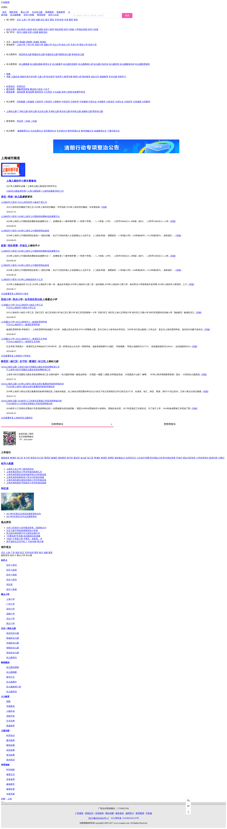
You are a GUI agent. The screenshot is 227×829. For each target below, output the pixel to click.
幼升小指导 (49, 29)
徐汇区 (14, 361)
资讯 (3, 196)
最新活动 (43, 32)
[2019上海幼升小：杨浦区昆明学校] (23, 324)
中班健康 (83, 102)
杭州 (61, 20)
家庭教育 (61, 12)
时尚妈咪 (10, 769)
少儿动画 (57, 92)
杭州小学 (92, 45)
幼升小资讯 (11, 29)
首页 (4, 12)
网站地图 (109, 813)
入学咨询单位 (202, 458)
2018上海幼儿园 (9, 367)
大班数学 (146, 102)
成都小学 (48, 45)
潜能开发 (24, 77)
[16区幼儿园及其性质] (16, 191)
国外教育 (86, 77)
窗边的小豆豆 (36, 89)
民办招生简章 (169, 458)
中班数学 (101, 102)
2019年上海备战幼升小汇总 (30, 279)
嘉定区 (77, 458)
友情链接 (99, 813)
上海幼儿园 (11, 111)
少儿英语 (48, 92)
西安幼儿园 (97, 111)
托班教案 (21, 102)
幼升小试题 (33, 32)
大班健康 (137, 102)
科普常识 (21, 86)
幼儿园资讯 (11, 657)
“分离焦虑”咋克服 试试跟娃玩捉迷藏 (23, 536)
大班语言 (110, 102)
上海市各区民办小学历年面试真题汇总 (24, 472)
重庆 (71, 20)
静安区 (5, 361)
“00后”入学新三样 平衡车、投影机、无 (24, 539)
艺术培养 (32, 77)
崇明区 (111, 458)
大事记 (221, 458)
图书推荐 (10, 89)
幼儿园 (18, 196)
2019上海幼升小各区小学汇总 (29, 305)
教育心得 (77, 77)
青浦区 (97, 458)
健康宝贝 (10, 774)
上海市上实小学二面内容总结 (20, 469)
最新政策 (5, 458)
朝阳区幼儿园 (64, 54)
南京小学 (65, 45)
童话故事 (30, 92)
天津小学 (74, 45)
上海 (24, 20)
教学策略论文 (87, 131)
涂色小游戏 (66, 92)
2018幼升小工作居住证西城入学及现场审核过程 (40, 401)
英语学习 (59, 77)
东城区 (36, 42)
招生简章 (59, 29)
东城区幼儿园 (51, 54)
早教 (8, 77)
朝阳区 (29, 42)
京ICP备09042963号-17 (98, 818)
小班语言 (48, 102)
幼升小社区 (53, 15)
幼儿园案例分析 (127, 64)
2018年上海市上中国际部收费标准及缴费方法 (39, 216)
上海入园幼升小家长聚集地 (21, 180)
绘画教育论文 (100, 131)
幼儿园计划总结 (101, 64)
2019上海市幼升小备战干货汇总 (32, 202)
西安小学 (83, 45)
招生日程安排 (189, 458)
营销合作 (89, 813)
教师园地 (49, 12)
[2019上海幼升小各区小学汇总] (21, 308)
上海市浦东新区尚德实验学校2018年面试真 (26, 474)
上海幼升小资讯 (9, 202)
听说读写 (50, 77)
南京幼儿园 (64, 111)
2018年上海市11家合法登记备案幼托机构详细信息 (41, 384)
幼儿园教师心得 (85, 64)
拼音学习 (122, 77)
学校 (10, 196)
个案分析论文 (113, 131)
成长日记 (95, 77)
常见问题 (113, 77)
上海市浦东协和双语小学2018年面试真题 (25, 477)
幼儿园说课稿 (36, 64)
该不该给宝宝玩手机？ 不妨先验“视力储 (24, 541)
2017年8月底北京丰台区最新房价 (21, 516)
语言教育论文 (50, 131)
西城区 (22, 42)
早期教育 (10, 706)
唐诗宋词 (39, 92)
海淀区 (16, 42)
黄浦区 (33, 361)
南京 (47, 20)
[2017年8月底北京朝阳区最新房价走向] (17, 510)
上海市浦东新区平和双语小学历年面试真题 (26, 483)
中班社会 (92, 102)
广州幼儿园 (22, 111)
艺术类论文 (62, 131)
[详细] (104, 207)
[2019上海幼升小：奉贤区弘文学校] (23, 341)
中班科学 (74, 102)
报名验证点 (120, 458)
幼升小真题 (22, 32)
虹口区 (42, 361)
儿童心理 (41, 77)
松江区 (90, 458)
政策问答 (213, 458)
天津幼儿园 (53, 111)
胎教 (8, 74)
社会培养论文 (36, 131)
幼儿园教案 (15, 15)
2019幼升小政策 (24, 29)
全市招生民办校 (33, 299)
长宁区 (23, 361)
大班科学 (128, 102)
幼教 (3, 799)
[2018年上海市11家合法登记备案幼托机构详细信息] (30, 386)
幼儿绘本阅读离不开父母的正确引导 (23, 533)
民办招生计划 (156, 458)
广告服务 (79, 813)
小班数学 (57, 102)
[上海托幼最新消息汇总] (53, 191)
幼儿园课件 (57, 64)
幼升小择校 (38, 29)
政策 (3, 245)
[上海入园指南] (34, 191)
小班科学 (39, 102)
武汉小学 (57, 45)
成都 (38, 20)
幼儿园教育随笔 (142, 64)
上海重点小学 (8, 305)
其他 (76, 20)
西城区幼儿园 (38, 54)
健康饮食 (10, 789)
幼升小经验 (29, 15)
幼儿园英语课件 (70, 64)
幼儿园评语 (114, 64)
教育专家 (68, 77)
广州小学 (30, 45)
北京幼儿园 (37, 12)
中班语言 (65, 102)
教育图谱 (140, 813)
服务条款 (119, 813)
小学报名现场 (81, 29)
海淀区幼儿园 (25, 54)
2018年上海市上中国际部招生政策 (33, 231)
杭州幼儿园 (75, 111)
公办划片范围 (143, 458)
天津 (57, 20)
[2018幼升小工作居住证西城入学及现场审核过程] (29, 403)
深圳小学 (39, 45)
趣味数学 (10, 784)
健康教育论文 (23, 131)
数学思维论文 (74, 131)
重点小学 (25, 12)
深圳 (33, 20)
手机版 (149, 813)
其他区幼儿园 (77, 54)
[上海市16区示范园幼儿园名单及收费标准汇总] (28, 370)
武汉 (42, 20)
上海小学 (21, 45)
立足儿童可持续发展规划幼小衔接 (22, 530)
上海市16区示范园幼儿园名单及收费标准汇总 (39, 367)
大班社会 (119, 102)
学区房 (20, 121)
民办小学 (18, 299)
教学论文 (47, 64)
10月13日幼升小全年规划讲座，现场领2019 (26, 528)
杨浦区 (54, 458)
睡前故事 (10, 92)
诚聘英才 (130, 813)
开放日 (23, 245)
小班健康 (30, 102)
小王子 (46, 89)
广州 (28, 20)
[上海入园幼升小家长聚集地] (13, 176)
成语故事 (21, 92)
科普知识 (10, 86)
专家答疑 (10, 794)
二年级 (33, 121)
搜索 (127, 15)
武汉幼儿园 (42, 111)
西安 (52, 20)
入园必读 (15, 77)
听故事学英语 (79, 92)
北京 (19, 20)
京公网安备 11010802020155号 (125, 818)
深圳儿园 (32, 111)
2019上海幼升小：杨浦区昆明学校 (31, 322)
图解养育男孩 (23, 89)
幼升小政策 (11, 570)
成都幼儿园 (86, 111)
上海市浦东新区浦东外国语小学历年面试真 (26, 480)
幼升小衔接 (93, 29)
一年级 (27, 121)
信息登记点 (131, 458)
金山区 (83, 458)
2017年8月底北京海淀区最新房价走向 (23, 514)
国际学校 (13, 12)
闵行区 (70, 458)
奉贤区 (104, 458)
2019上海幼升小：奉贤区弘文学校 (31, 339)
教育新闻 (41, 15)
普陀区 (47, 458)
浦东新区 (62, 458)
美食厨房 (10, 779)
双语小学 (6, 299)
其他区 (43, 42)
